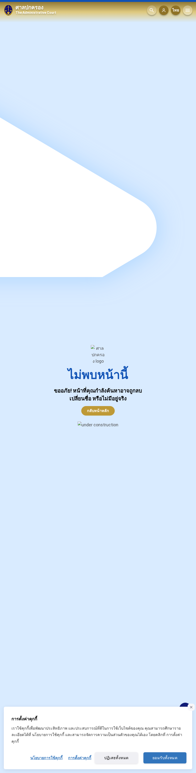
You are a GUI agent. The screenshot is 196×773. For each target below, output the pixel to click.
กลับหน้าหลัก (98, 410)
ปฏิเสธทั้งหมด (116, 758)
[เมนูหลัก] (187, 10)
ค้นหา (152, 10)
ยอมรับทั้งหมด (164, 758)
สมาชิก (164, 10)
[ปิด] (191, 707)
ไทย (175, 10)
